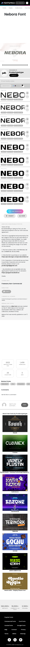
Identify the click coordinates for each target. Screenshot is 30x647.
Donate (7, 291)
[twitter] (15, 639)
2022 (8, 362)
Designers (25, 608)
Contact (13, 75)
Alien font (14, 306)
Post (24, 405)
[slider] (15, 85)
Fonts (4, 8)
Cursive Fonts (8, 625)
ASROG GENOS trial (15, 571)
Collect (11, 216)
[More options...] (27, 96)
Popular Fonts (8, 617)
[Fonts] (8, 3)
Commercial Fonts (10, 621)
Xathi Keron (15, 492)
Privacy (23, 629)
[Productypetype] (5, 73)
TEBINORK (15, 531)
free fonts (5, 608)
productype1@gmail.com (9, 265)
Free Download (16, 211)
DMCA (14, 634)
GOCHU (15, 551)
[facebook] (9, 639)
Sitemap (23, 634)
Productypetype (16, 72)
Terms (6, 634)
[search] (20, 2)
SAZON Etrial (15, 511)
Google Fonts (21, 625)
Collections (18, 8)
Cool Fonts (22, 621)
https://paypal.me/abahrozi (10, 272)
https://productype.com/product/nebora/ (15, 257)
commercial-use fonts (15, 609)
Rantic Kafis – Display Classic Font (15, 590)
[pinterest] (20, 639)
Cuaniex (15, 452)
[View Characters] (27, 93)
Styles (10, 8)
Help (5, 629)
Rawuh (15, 433)
